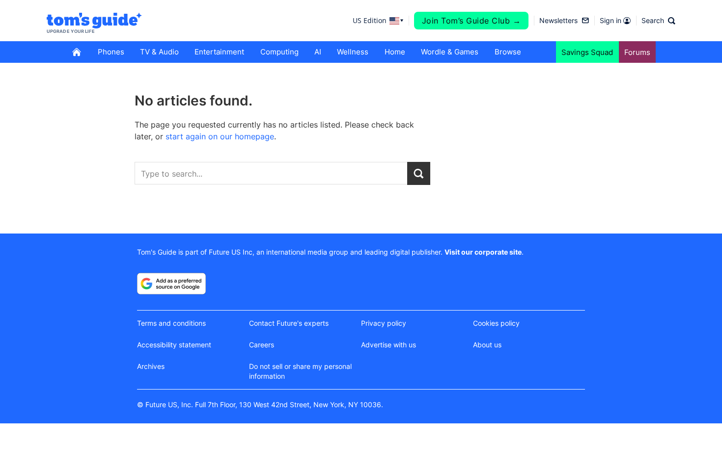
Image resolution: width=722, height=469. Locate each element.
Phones (111, 51)
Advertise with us (388, 344)
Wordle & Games (449, 51)
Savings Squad (587, 52)
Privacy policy (383, 323)
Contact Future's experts (289, 323)
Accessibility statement (174, 344)
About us (487, 344)
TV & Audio (159, 51)
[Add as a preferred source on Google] (171, 283)
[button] (658, 21)
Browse (508, 51)
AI (317, 51)
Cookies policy (496, 323)
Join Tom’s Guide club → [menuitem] (471, 21)
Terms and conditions (171, 323)
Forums (637, 52)
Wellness (352, 51)
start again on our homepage (220, 136)
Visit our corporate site (483, 252)
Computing (279, 51)
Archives (151, 366)
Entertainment (219, 51)
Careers (261, 344)
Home (395, 51)
